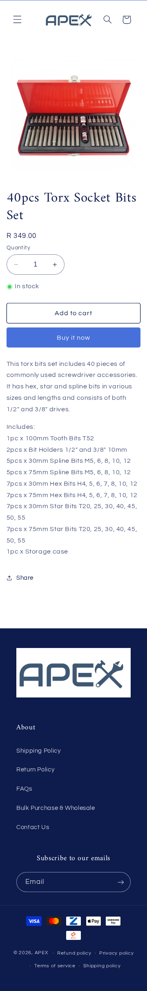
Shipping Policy (38, 751)
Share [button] (24, 578)
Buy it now (74, 337)
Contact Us (32, 827)
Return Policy (35, 770)
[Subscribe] (120, 882)
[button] (17, 19)
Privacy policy (116, 953)
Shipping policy (101, 966)
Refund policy (74, 953)
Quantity (18, 248)
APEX (41, 953)
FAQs (24, 789)
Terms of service (55, 966)
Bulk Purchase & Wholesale (55, 808)
